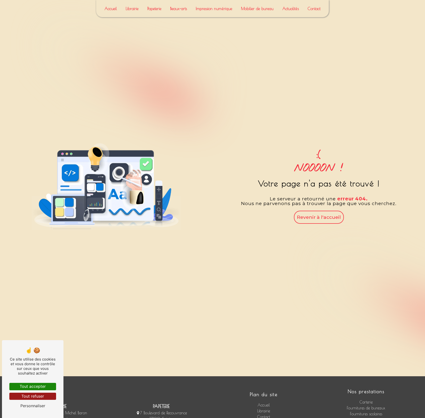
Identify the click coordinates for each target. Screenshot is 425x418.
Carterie (366, 402)
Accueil (111, 8)
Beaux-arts (178, 8)
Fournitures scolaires (366, 414)
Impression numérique (214, 8)
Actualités (290, 8)
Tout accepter (33, 386)
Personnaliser (32, 405)
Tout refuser (32, 396)
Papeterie (154, 8)
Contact (314, 8)
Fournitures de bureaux (366, 408)
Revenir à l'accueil (319, 217)
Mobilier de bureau (257, 8)
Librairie (132, 8)
